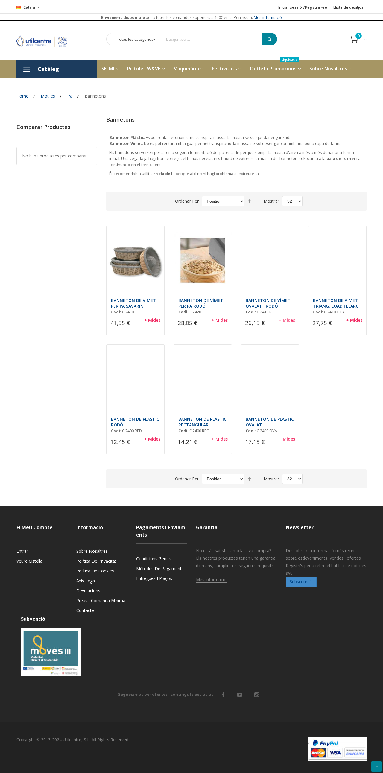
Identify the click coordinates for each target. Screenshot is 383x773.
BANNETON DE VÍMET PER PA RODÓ (200, 303)
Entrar (22, 551)
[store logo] (46, 40)
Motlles (48, 96)
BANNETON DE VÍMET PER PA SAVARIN (133, 303)
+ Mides (152, 320)
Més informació (267, 17)
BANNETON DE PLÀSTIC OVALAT (270, 422)
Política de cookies (95, 571)
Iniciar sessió (290, 7)
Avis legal (86, 581)
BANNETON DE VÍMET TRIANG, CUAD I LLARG (336, 303)
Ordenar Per (187, 201)
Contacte (85, 610)
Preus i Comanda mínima (100, 600)
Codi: (116, 312)
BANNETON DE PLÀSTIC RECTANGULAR (202, 422)
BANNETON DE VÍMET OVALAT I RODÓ (268, 303)
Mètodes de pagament (159, 568)
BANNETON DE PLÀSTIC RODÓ (135, 422)
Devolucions (88, 590)
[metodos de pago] (337, 749)
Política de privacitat (96, 561)
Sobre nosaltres (92, 551)
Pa (69, 96)
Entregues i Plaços (154, 578)
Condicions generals (156, 558)
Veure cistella (29, 561)
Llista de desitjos (348, 7)
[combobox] (215, 39)
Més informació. (211, 579)
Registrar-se (316, 7)
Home (22, 96)
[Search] (269, 39)
